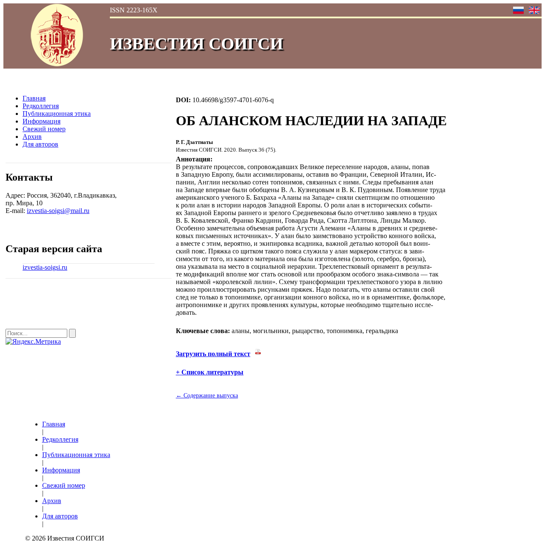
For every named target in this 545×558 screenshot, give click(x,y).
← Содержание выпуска (207, 395)
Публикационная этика (57, 113)
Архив (32, 136)
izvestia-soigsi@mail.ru (58, 210)
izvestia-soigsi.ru (45, 267)
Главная (34, 98)
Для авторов (40, 144)
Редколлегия (41, 105)
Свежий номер (44, 128)
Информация (41, 121)
